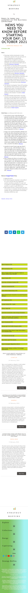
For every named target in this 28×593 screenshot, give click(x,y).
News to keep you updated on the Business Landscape (14, 19)
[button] (6, 232)
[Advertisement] (14, 215)
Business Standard (14, 64)
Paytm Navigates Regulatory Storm (11, 344)
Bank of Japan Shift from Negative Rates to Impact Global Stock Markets (13, 273)
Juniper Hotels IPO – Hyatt (8, 304)
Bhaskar (22, 129)
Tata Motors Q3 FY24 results (9, 340)
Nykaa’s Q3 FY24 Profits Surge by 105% (12, 326)
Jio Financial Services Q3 (8, 335)
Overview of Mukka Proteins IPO (10, 282)
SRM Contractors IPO (7, 268)
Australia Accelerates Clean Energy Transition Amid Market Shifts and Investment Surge (14, 396)
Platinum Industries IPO (8, 286)
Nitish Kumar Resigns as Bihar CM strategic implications (13, 349)
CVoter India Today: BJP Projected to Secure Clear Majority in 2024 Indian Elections (14, 317)
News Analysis (6, 199)
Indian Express (15, 107)
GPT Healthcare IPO (7, 300)
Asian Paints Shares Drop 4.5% (9, 290)
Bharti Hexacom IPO (7, 264)
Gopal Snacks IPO (6, 278)
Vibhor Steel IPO (6, 308)
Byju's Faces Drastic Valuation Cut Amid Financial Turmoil (14, 354)
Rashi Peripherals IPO (7, 322)
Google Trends (10, 176)
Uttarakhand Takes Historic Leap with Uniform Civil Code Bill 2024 (13, 331)
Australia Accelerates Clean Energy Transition (13, 312)
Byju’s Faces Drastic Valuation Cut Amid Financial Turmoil (14, 295)
